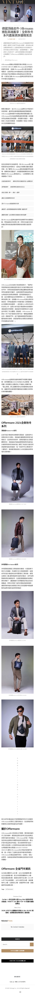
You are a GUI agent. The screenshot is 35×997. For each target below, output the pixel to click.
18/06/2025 (21, 39)
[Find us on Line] (20, 992)
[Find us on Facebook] (13, 992)
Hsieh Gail (12, 39)
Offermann (9, 889)
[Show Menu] (33, 2)
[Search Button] (32, 944)
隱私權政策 (17, 976)
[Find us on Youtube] (17, 992)
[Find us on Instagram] (15, 992)
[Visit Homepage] (13, 2)
